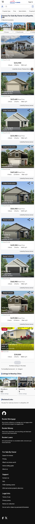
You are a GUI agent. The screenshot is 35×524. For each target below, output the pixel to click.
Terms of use (6, 497)
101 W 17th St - (7, 237)
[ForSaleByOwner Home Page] (15, 2)
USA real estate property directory (12, 488)
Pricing (4, 459)
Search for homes (7, 455)
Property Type (6, 11)
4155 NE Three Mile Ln (9, 346)
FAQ (3, 481)
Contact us (5, 478)
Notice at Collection (8, 504)
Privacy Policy (6, 500)
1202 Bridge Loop (8, 56)
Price (14, 11)
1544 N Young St (7, 202)
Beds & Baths (22, 11)
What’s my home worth (9, 462)
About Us (5, 469)
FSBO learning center (8, 485)
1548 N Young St (7, 92)
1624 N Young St (7, 165)
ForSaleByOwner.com (8, 369)
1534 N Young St (7, 129)
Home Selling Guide (8, 466)
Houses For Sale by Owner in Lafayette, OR (14, 403)
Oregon (20, 369)
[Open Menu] (3, 1)
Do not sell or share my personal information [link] (15, 507)
